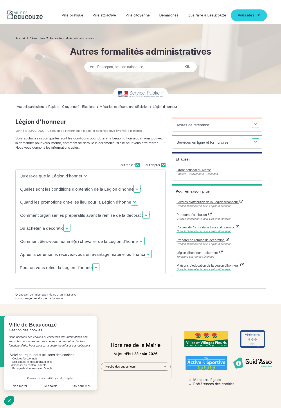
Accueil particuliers (31, 106)
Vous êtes (246, 15)
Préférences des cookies (213, 384)
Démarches (168, 15)
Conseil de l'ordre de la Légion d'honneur (206, 227)
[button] (53, 176)
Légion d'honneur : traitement (198, 253)
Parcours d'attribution (192, 215)
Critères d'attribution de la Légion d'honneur (208, 202)
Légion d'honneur (165, 106)
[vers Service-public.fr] (140, 94)
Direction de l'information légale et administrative (47, 294)
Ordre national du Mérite (194, 170)
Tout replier (127, 165)
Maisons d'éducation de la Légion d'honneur (208, 265)
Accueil (20, 38)
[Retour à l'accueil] (25, 15)
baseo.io (57, 298)
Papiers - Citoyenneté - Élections (72, 106)
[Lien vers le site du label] (206, 339)
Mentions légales (207, 379)
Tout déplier (152, 165)
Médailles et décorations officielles (124, 106)
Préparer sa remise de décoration (201, 240)
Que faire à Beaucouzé (207, 15)
